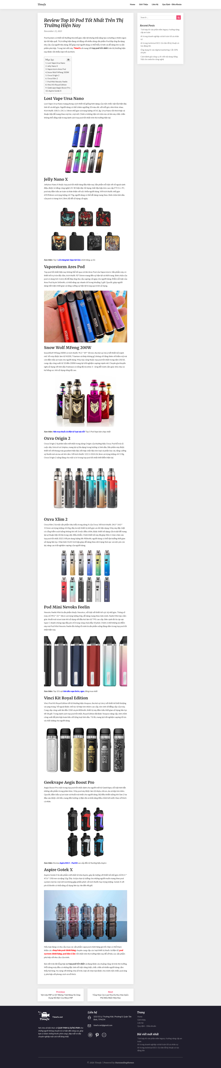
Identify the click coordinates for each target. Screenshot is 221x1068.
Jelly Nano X (52, 66)
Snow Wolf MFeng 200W (58, 72)
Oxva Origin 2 (53, 75)
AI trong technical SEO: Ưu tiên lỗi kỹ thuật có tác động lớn (160, 44)
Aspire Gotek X (54, 91)
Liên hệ (155, 4)
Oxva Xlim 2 (52, 78)
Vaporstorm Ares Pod (56, 69)
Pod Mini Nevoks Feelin (57, 81)
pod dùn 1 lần (69, 953)
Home (132, 4)
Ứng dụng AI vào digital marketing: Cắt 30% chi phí (159, 51)
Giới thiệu (143, 4)
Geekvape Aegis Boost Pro (58, 88)
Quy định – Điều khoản (171, 4)
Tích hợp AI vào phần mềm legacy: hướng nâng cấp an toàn (160, 30)
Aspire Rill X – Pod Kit (69, 863)
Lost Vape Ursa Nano (56, 63)
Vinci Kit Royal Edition (57, 85)
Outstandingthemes (124, 1062)
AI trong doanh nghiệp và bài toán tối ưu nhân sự (160, 37)
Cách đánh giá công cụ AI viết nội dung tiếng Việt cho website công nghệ (159, 57)
